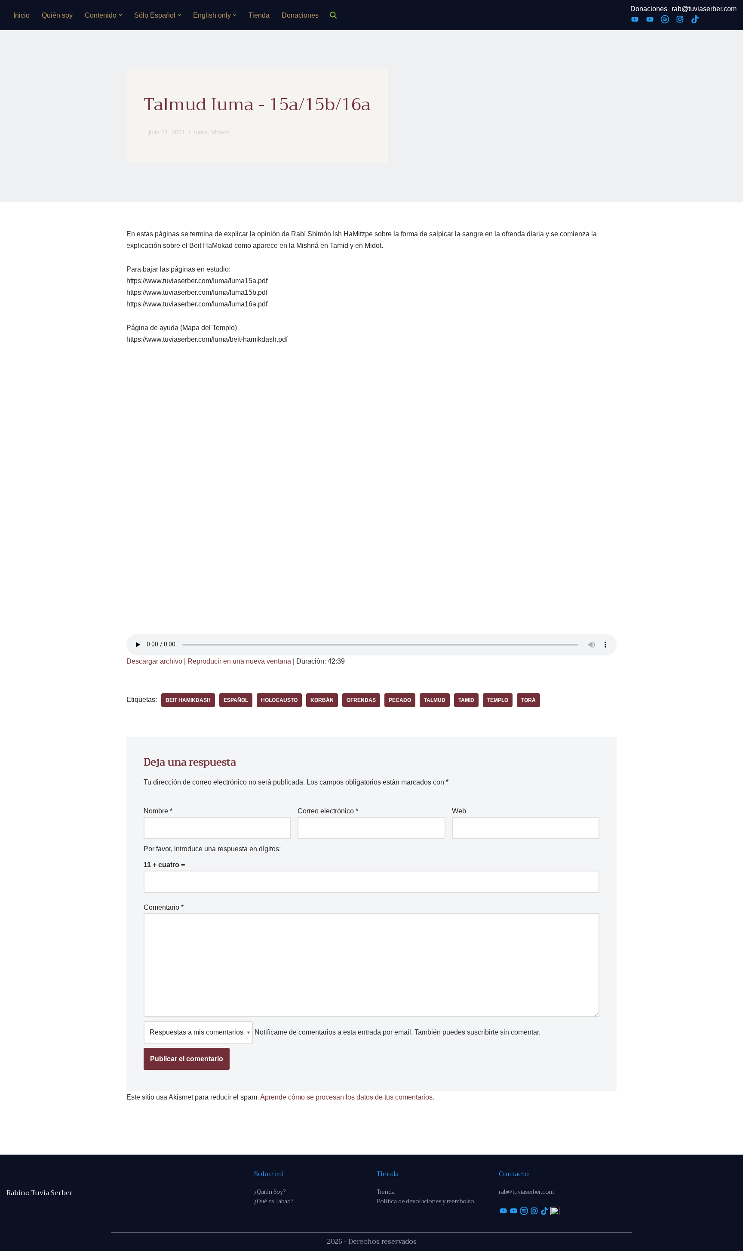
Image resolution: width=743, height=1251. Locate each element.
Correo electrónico (328, 811)
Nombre (158, 811)
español (236, 700)
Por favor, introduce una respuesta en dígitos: (212, 849)
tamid (466, 700)
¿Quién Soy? (270, 1192)
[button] (120, 15)
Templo (497, 700)
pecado (400, 700)
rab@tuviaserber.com (704, 8)
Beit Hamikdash (188, 700)
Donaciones (300, 15)
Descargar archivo (154, 661)
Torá (528, 700)
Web (459, 811)
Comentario (164, 907)
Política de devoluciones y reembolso (425, 1201)
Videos (220, 132)
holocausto (279, 700)
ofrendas (361, 700)
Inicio (21, 15)
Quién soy (57, 15)
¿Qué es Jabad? (273, 1201)
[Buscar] (333, 15)
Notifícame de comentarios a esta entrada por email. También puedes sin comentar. (396, 1032)
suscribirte (482, 1032)
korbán (322, 700)
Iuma (201, 132)
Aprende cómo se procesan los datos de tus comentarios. (347, 1097)
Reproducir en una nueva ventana (239, 661)
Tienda (259, 15)
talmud (434, 700)
